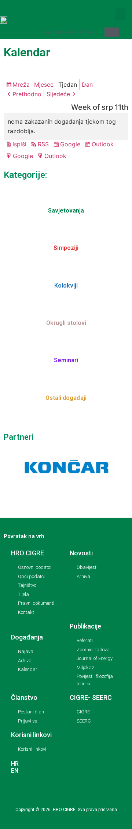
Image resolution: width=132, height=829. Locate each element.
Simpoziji (66, 247)
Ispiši (20, 144)
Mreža (22, 85)
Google (71, 144)
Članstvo (24, 697)
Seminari (66, 360)
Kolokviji (66, 285)
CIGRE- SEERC (91, 697)
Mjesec (44, 84)
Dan (87, 84)
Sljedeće (58, 94)
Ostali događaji (66, 397)
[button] (120, 14)
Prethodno (26, 94)
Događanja (27, 637)
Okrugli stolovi (66, 322)
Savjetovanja (66, 210)
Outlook (104, 144)
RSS (43, 144)
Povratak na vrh (24, 536)
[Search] (111, 32)
